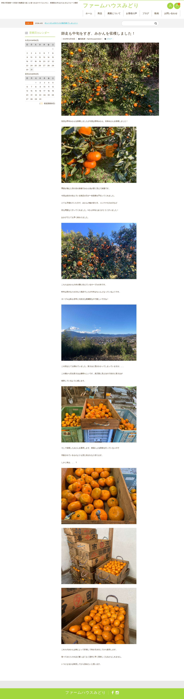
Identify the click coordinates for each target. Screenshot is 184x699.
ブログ (145, 13)
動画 (156, 13)
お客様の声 (131, 13)
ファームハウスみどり (111, 5)
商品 (100, 13)
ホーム (89, 13)
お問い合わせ (170, 13)
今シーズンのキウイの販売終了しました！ (61, 23)
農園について (114, 13)
